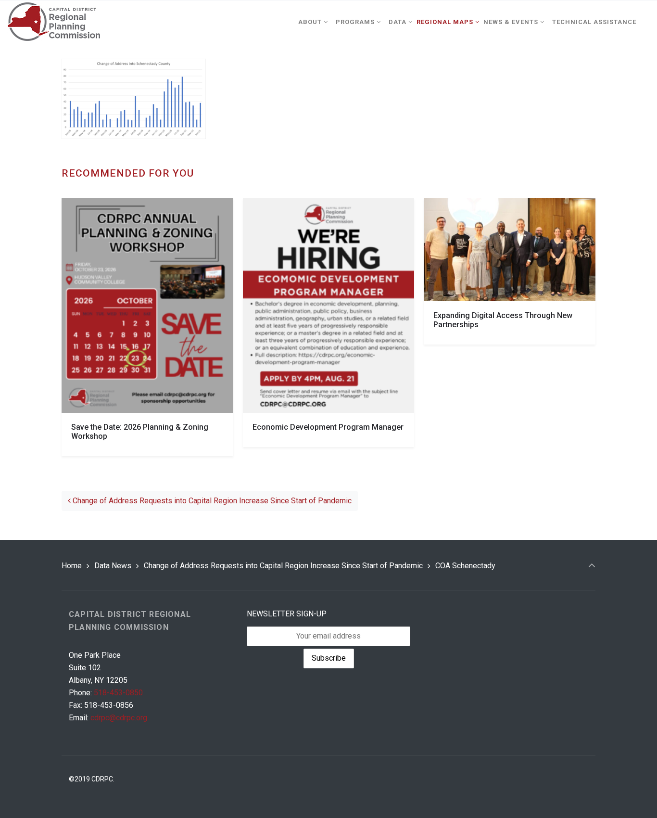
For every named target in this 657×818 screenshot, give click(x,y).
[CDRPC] (53, 22)
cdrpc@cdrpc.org (118, 717)
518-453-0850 (118, 692)
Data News (112, 565)
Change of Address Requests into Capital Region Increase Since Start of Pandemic (211, 500)
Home (72, 565)
